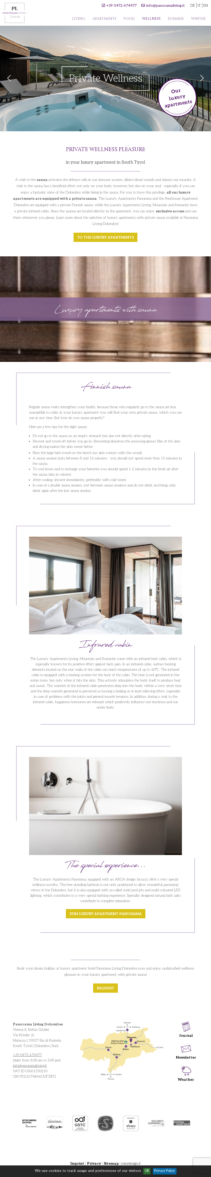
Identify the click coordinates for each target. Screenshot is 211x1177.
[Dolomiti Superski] (156, 1123)
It (199, 5)
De (192, 5)
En (205, 5)
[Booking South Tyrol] (181, 1123)
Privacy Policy (164, 1171)
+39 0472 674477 (121, 5)
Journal (186, 1035)
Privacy (94, 1163)
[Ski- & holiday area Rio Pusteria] (29, 1123)
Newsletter (186, 1057)
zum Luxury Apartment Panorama (105, 914)
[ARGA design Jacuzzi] (105, 806)
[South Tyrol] (54, 1123)
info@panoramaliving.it (165, 5)
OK (147, 1171)
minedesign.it (131, 1163)
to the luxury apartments (105, 237)
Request (105, 988)
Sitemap (111, 1163)
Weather (186, 1079)
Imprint (77, 1163)
